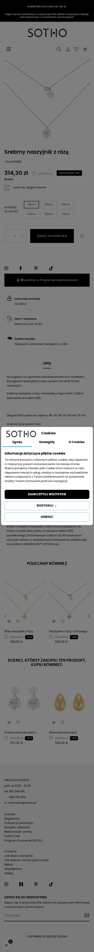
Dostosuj (45, 505)
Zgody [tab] (17, 442)
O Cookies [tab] (77, 442)
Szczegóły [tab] (47, 442)
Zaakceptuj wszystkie (47, 494)
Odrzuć (47, 517)
